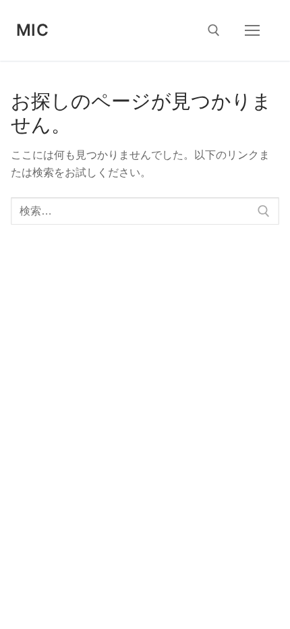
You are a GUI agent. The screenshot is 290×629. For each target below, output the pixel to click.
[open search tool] (214, 30)
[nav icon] (252, 30)
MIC (32, 30)
